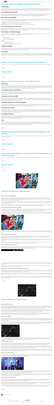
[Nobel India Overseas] (5, 1)
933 (7, 394)
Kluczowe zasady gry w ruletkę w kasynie (14, 299)
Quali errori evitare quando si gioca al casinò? (15, 191)
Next (8, 394)
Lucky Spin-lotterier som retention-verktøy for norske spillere (20, 4)
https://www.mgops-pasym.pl (47, 307)
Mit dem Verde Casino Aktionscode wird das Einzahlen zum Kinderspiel (23, 62)
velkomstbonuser (30, 10)
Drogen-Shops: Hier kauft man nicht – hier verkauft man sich (20, 81)
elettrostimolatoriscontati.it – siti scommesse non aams (41, 199)
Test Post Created (7, 72)
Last (10, 394)
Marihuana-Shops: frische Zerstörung (12, 88)
